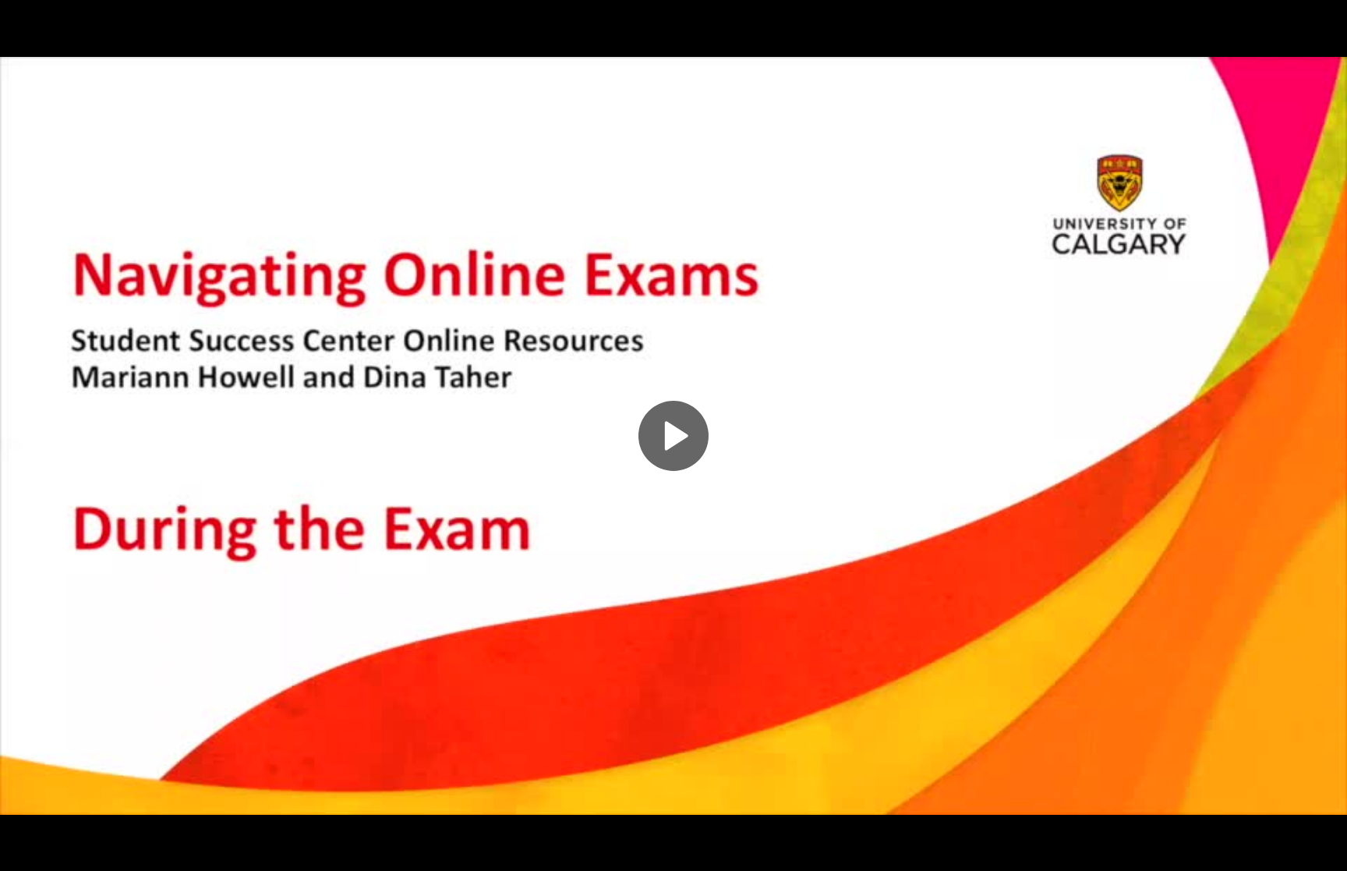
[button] (673, 436)
